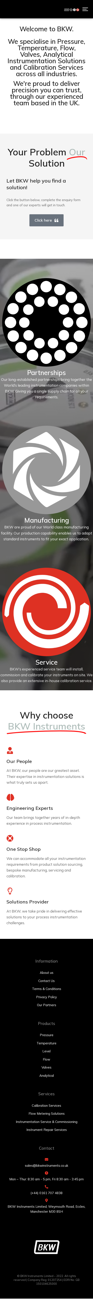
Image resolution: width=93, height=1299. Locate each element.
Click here (43, 220)
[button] (85, 9)
